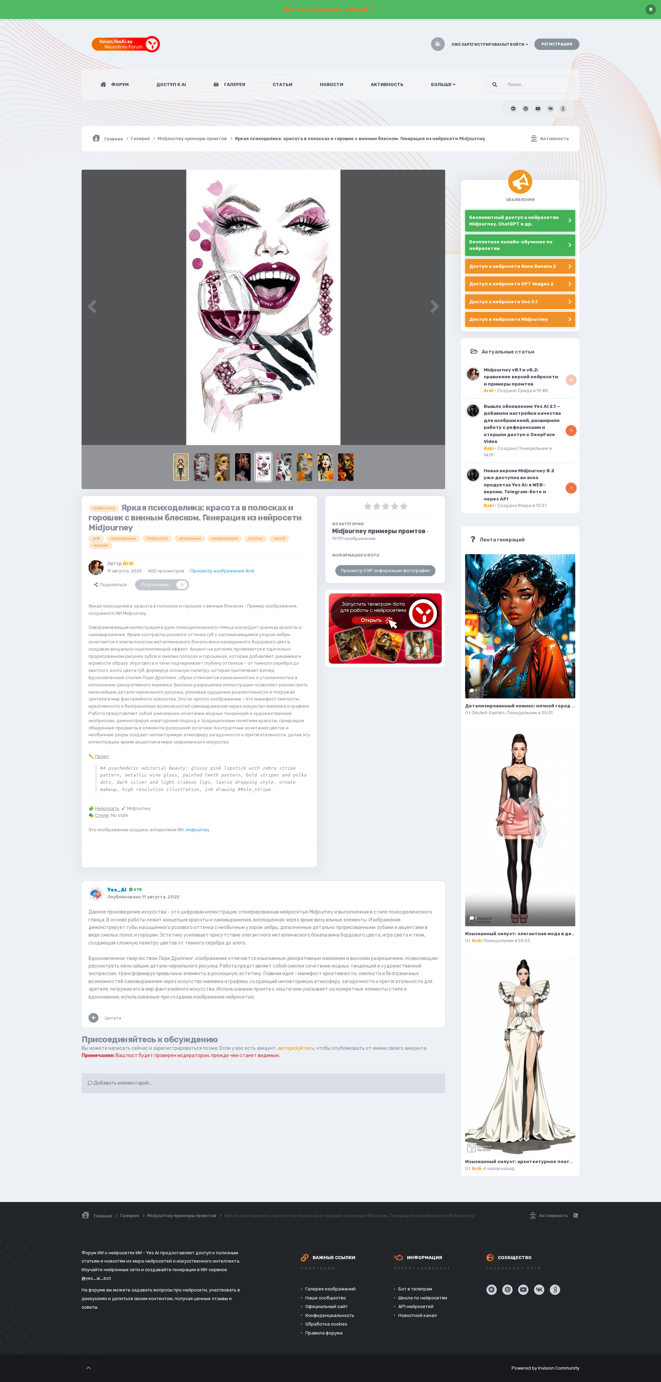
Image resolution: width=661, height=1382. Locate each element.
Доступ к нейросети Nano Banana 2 (512, 266)
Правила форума (324, 1333)
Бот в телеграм (415, 1288)
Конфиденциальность (329, 1315)
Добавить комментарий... (122, 1083)
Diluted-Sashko (488, 712)
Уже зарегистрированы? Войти (489, 44)
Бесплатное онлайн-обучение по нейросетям (511, 245)
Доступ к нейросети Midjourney (508, 319)
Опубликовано (143, 896)
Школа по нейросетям (422, 1297)
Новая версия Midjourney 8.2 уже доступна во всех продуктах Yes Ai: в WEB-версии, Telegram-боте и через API (519, 485)
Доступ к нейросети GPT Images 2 (511, 283)
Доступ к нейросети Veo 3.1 (503, 301)
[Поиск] (494, 85)
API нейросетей (415, 1306)
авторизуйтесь (296, 1048)
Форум (119, 84)
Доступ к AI (171, 84)
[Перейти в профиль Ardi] (96, 567)
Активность (387, 84)
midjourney (197, 829)
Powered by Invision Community (545, 1368)
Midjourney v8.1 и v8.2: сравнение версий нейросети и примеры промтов (521, 377)
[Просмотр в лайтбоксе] (263, 307)
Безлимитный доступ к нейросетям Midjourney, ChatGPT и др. (514, 221)
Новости (331, 84)
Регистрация (557, 44)
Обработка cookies (326, 1324)
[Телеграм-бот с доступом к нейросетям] (385, 628)
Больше (441, 84)
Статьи (282, 84)
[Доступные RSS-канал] (575, 1216)
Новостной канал (417, 1315)
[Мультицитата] (93, 1018)
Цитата (113, 1018)
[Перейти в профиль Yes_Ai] (96, 893)
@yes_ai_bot (96, 1278)
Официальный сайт (326, 1306)
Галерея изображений (330, 1288)
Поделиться (112, 584)
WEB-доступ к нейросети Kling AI (325, 10)
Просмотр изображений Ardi (222, 570)
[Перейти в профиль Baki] (473, 410)
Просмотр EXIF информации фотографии (385, 570)
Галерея (234, 84)
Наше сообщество (325, 1297)
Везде (559, 84)
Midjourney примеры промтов (379, 531)
